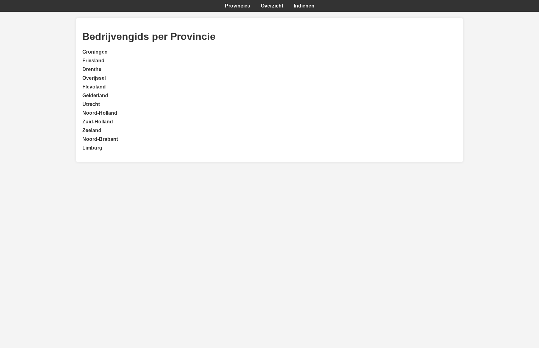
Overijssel (94, 78)
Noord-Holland (99, 113)
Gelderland (95, 95)
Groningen (95, 52)
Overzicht (272, 5)
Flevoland (94, 86)
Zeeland (91, 130)
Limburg (92, 147)
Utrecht (91, 104)
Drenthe (91, 69)
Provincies (237, 5)
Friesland (93, 60)
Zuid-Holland (97, 121)
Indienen (304, 5)
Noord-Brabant (100, 139)
